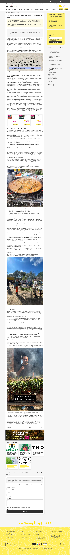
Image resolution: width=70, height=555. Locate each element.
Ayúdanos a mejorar (9, 534)
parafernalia (51, 26)
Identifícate (62, 3)
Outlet (47, 3)
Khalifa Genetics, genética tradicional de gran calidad (24, 465)
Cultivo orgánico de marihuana (55, 70)
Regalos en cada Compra (25, 534)
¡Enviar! (25, 511)
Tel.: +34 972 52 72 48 (55, 537)
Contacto (63, 1)
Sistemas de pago (11, 481)
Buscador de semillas (34, 3)
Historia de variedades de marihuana (54, 66)
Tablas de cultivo (52, 72)
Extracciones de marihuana (53, 78)
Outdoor (61, 9)
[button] (43, 435)
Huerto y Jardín (51, 85)
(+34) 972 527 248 (54, 1)
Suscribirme (55, 42)
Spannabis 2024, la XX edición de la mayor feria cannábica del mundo (12, 453)
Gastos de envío (39, 531)
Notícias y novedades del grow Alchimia (36, 427)
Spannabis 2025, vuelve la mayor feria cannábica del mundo (25, 453)
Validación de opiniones (40, 538)
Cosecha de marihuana (53, 59)
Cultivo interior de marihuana (54, 52)
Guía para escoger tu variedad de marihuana (55, 62)
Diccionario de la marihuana (54, 64)
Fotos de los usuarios (52, 77)
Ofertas (22, 531)
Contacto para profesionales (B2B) (12, 535)
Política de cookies (39, 540)
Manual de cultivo (54, 3)
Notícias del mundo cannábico (54, 75)
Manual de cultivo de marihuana (54, 49)
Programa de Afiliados (9, 537)
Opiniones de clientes (25, 537)
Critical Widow (38, 115)
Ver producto (15, 124)
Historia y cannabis (51, 81)
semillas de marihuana (53, 25)
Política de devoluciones (40, 537)
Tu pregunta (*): (10, 498)
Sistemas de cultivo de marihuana (55, 60)
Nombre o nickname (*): (11, 487)
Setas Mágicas (51, 84)
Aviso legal (18, 507)
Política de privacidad (53, 40)
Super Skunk (15, 115)
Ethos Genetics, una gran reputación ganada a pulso (38, 453)
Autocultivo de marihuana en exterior (54, 55)
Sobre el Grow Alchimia (10, 531)
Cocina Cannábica (51, 80)
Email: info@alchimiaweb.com (56, 536)
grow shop (60, 25)
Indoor (66, 9)
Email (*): (8, 492)
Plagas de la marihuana (53, 51)
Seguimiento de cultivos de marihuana (54, 57)
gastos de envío (38, 480)
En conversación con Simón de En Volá (17, 35)
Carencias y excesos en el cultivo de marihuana (55, 69)
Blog (49, 3)
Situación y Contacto (9, 533)
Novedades (42, 3)
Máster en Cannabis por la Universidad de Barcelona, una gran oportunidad (12, 466)
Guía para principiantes (25, 533)
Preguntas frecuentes (25, 535)
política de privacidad (25, 507)
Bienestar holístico (51, 74)
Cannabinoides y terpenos (53, 82)
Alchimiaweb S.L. (27, 548)
